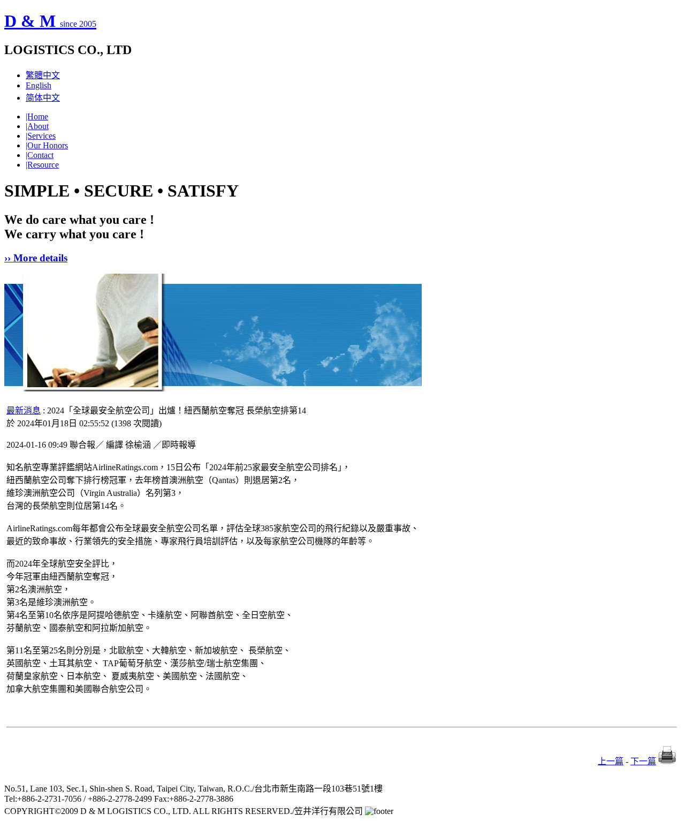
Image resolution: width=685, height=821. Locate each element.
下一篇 (643, 761)
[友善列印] (667, 761)
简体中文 (43, 97)
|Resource (42, 164)
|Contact (40, 155)
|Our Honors (47, 145)
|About (37, 126)
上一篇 (610, 761)
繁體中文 (43, 75)
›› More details (35, 257)
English (38, 85)
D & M (50, 21)
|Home (37, 116)
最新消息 (23, 410)
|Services (41, 135)
